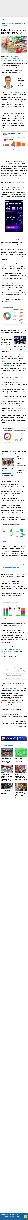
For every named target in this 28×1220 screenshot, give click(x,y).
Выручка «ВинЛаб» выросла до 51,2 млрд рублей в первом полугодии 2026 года (7, 761)
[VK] (9, 20)
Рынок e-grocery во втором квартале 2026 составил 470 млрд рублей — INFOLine (20, 795)
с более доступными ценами (12, 688)
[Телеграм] (6, 20)
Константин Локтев (22, 60)
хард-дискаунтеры (7, 365)
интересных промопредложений (9, 692)
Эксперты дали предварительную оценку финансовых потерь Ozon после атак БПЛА (21, 777)
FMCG (9, 58)
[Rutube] (18, 20)
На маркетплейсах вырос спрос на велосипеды (5, 792)
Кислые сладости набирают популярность (19, 760)
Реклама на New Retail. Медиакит (14, 233)
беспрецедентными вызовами (16, 92)
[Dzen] (14, 20)
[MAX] (11, 20)
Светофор (15, 60)
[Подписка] (21, 20)
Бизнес (7, 23)
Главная (3, 23)
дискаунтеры (9, 60)
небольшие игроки (12, 586)
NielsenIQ (6, 58)
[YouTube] (16, 20)
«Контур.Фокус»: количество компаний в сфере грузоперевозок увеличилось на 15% (7, 777)
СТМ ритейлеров (11, 283)
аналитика (13, 58)
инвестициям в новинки (7, 503)
